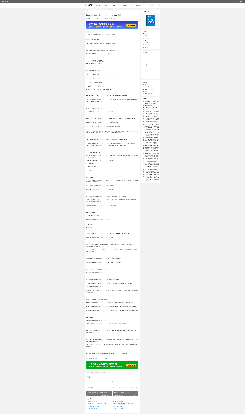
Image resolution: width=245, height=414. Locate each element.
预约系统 (144, 77)
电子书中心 (118, 5)
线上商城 (149, 71)
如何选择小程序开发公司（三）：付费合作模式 (96, 358)
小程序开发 (92, 10)
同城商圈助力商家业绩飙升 (148, 105)
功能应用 (125, 5)
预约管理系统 (154, 75)
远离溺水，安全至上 (147, 86)
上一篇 (87, 34)
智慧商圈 (144, 40)
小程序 (88, 377)
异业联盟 (149, 59)
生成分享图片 (122, 387)
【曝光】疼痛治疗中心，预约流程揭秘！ (151, 101)
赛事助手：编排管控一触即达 (93, 404)
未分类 (144, 42)
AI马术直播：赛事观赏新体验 (93, 406)
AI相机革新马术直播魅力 (92, 408)
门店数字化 (151, 73)
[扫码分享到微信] (126, 387)
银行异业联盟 (145, 73)
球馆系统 (144, 69)
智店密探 (144, 38)
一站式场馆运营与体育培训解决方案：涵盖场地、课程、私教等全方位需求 (124, 404)
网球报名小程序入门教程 (118, 408)
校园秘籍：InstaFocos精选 (148, 89)
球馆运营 (149, 69)
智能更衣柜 (150, 63)
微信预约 (154, 59)
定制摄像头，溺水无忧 (147, 93)
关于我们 (131, 5)
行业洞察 (144, 44)
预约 (149, 75)
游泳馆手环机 (149, 65)
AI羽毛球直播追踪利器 (117, 406)
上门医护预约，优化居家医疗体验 (149, 103)
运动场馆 (154, 71)
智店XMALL (138, 5)
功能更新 (144, 33)
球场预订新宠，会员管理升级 (119, 401)
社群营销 (144, 71)
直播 (154, 69)
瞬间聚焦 (144, 84)
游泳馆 (144, 65)
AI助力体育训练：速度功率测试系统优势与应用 (97, 403)
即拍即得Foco (145, 91)
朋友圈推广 (156, 63)
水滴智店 (113, 5)
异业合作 (144, 59)
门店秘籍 (110, 18)
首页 (88, 10)
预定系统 (144, 75)
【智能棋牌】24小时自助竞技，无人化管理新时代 (123, 403)
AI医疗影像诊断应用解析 (92, 401)
